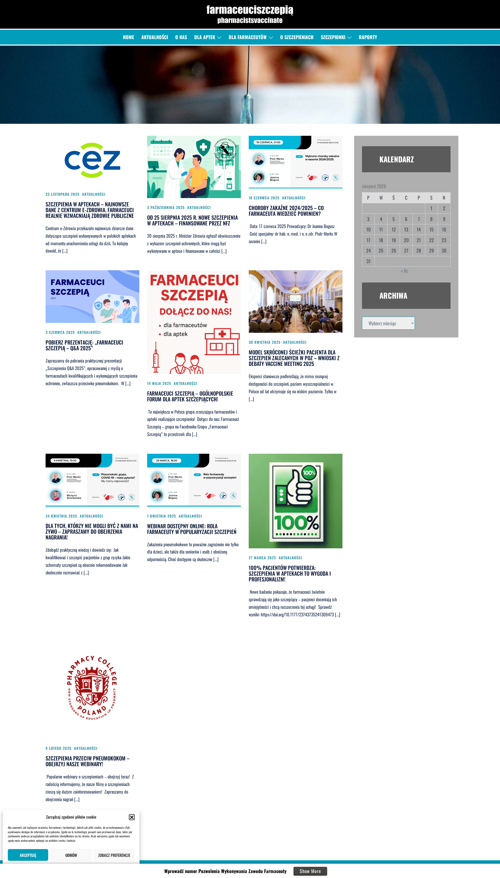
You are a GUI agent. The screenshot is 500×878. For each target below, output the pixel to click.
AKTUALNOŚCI (154, 37)
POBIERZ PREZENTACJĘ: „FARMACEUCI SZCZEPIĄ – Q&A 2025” (84, 345)
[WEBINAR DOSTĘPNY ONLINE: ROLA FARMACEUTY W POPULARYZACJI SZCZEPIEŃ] (194, 479)
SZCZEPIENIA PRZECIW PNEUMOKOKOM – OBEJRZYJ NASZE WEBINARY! (87, 761)
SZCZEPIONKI (333, 37)
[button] (131, 817)
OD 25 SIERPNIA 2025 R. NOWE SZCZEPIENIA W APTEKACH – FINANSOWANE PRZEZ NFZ (192, 220)
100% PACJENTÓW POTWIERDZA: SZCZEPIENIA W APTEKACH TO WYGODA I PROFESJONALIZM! (290, 573)
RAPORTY (368, 37)
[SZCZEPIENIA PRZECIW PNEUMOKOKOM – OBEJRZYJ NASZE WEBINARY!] (92, 685)
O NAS (181, 37)
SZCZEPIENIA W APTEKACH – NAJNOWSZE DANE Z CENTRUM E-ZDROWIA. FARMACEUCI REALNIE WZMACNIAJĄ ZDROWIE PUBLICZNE (90, 209)
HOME (128, 37)
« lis (404, 270)
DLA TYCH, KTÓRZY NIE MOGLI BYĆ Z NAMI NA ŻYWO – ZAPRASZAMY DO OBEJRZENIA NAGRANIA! (92, 531)
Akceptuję (28, 855)
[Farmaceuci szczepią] (250, 13)
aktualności (93, 194)
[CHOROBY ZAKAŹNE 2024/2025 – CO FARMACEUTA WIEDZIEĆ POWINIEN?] (295, 161)
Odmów (71, 855)
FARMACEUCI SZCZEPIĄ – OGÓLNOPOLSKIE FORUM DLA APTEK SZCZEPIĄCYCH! (190, 396)
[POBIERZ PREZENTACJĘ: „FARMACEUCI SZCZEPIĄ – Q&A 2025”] (92, 296)
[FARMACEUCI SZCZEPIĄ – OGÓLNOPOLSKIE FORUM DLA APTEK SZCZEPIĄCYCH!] (194, 321)
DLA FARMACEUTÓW (248, 37)
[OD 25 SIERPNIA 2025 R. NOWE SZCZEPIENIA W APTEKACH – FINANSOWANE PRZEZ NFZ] (194, 166)
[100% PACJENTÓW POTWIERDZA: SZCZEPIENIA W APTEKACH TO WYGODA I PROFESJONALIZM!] (295, 500)
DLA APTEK (204, 37)
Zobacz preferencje (114, 855)
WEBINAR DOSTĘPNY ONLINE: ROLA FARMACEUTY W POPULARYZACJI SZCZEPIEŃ (191, 529)
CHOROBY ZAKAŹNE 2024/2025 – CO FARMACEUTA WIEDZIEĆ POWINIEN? (286, 210)
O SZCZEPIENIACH (297, 37)
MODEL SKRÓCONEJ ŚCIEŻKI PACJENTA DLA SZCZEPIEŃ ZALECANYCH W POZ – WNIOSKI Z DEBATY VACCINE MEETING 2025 (294, 357)
